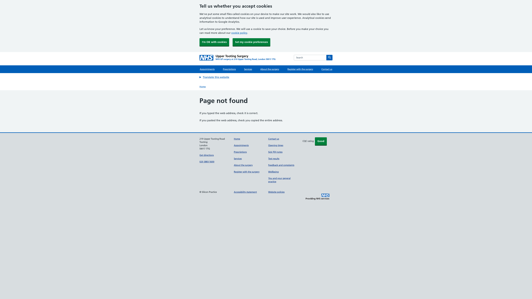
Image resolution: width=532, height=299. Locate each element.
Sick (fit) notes (275, 152)
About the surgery (269, 69)
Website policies (276, 192)
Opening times (275, 145)
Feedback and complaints (281, 165)
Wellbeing (273, 171)
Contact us (326, 69)
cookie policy (239, 32)
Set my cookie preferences (251, 42)
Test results (273, 158)
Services (248, 69)
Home (203, 86)
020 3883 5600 (207, 161)
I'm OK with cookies (214, 42)
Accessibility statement (245, 192)
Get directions (207, 155)
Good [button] (320, 141)
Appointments (207, 69)
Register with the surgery (300, 69)
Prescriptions (229, 69)
